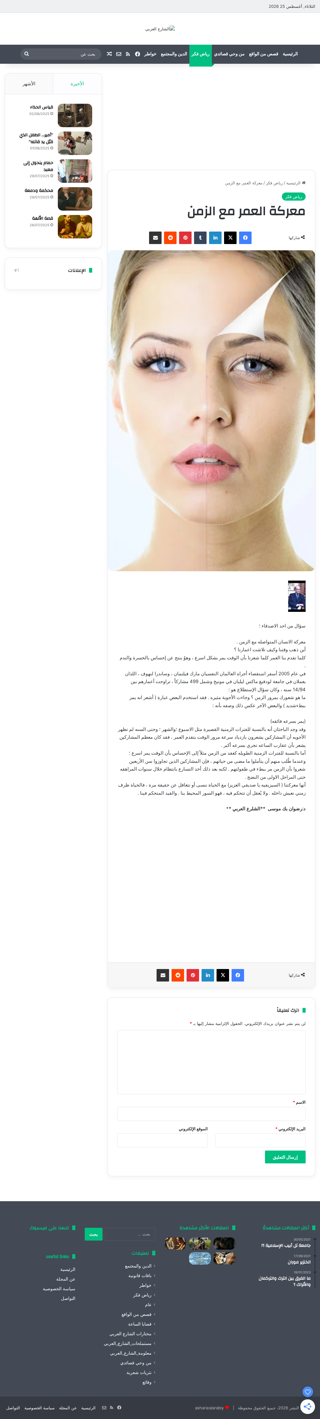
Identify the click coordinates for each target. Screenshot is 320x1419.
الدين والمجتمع (174, 54)
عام (148, 1304)
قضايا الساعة (140, 1324)
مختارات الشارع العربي (130, 1333)
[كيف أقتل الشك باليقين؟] (224, 1243)
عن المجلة (65, 1279)
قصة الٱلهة (42, 218)
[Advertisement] (211, 117)
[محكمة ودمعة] (75, 199)
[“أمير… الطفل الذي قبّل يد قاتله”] (75, 143)
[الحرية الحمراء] (224, 1258)
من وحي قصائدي (229, 54)
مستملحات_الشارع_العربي (128, 1343)
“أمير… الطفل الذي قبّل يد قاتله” (36, 138)
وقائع (147, 1382)
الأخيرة (77, 84)
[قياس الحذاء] (75, 115)
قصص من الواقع (263, 54)
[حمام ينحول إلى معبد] (75, 171)
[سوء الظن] (200, 1243)
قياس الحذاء (41, 107)
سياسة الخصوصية (59, 1288)
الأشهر (28, 84)
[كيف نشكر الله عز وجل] (176, 1243)
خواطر (150, 54)
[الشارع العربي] (160, 28)
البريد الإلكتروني (290, 1128)
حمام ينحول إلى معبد (38, 166)
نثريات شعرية (139, 1372)
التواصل (68, 1298)
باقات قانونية (140, 1275)
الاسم (299, 1102)
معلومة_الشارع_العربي (131, 1353)
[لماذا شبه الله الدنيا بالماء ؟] (200, 1258)
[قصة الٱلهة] (75, 226)
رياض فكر (201, 54)
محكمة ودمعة (39, 191)
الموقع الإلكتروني (193, 1128)
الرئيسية (290, 54)
